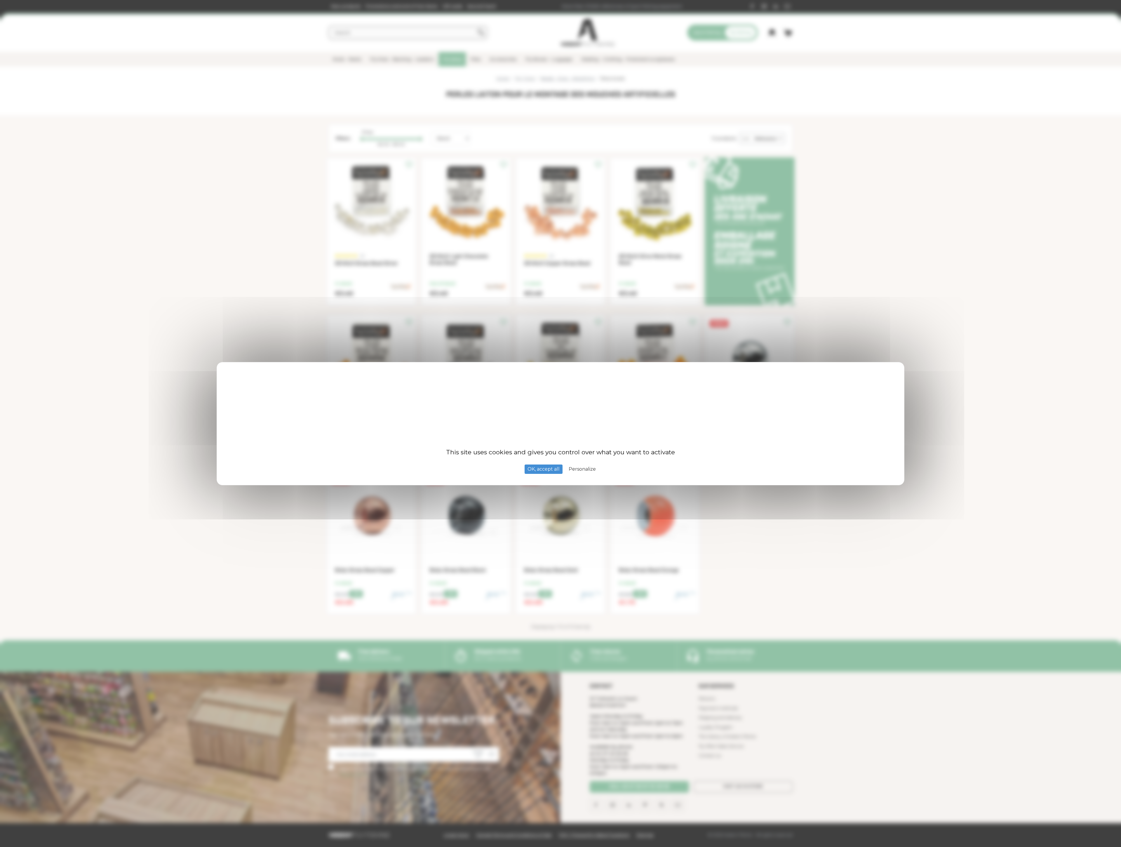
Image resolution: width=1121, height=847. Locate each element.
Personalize (582, 469)
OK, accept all (544, 469)
